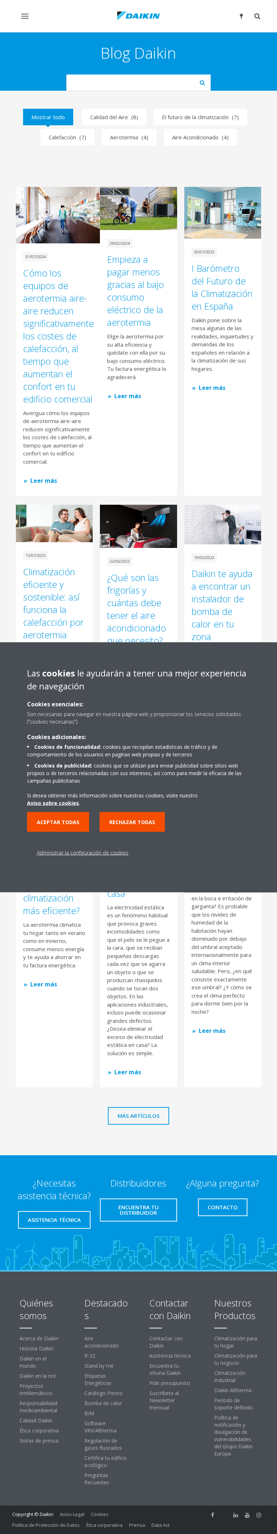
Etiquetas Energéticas (97, 1379)
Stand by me (99, 1365)
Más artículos (138, 1115)
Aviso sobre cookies (53, 802)
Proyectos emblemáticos (36, 1389)
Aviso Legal (72, 1514)
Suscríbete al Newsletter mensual (164, 1400)
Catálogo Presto (103, 1393)
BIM (89, 1413)
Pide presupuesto (169, 1383)
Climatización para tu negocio (235, 1359)
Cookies (100, 1514)
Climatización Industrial (229, 1376)
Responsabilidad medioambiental (38, 1407)
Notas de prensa (38, 1440)
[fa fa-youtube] (247, 1515)
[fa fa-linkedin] (236, 1515)
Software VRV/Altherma (100, 1427)
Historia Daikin (36, 1348)
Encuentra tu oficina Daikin (165, 1369)
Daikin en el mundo (33, 1362)
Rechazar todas (132, 821)
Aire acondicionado (101, 1342)
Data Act (160, 1525)
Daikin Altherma (232, 1390)
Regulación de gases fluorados (103, 1444)
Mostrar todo (48, 117)
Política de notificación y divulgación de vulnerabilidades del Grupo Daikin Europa (233, 1435)
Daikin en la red (37, 1375)
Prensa (137, 1525)
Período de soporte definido (233, 1404)
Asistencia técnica (170, 1355)
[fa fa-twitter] (224, 1515)
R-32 (89, 1355)
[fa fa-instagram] (259, 1515)
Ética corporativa (39, 1430)
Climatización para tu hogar (235, 1342)
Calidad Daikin (35, 1420)
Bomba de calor (103, 1403)
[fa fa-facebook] (213, 1515)
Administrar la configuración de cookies (82, 852)
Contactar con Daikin (166, 1342)
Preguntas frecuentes (96, 1479)
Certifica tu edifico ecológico (105, 1461)
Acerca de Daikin (38, 1338)
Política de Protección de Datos (46, 1525)
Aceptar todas (58, 821)
